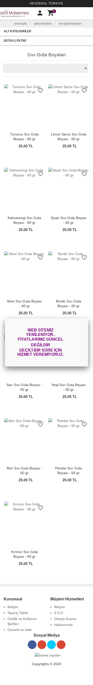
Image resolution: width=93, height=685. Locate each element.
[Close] (88, 318)
